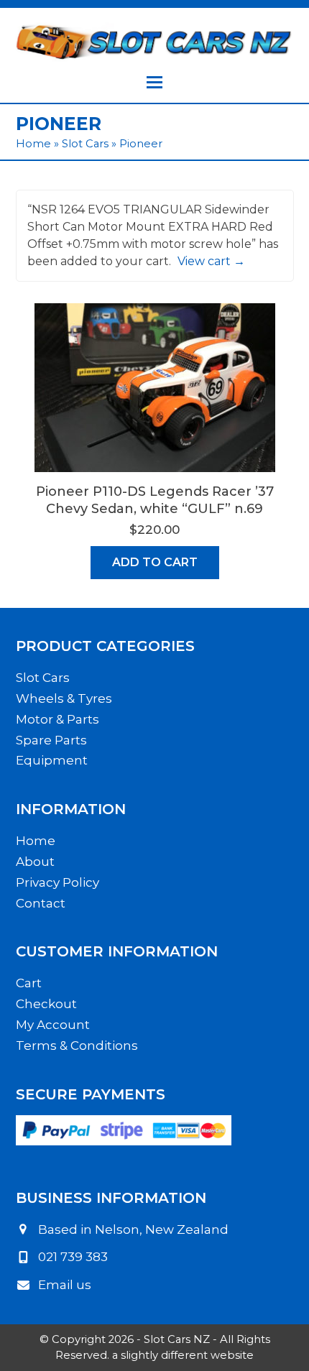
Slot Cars (85, 143)
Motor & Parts (57, 719)
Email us (64, 1285)
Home (33, 143)
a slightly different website (183, 1355)
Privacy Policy (57, 882)
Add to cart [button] (155, 562)
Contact (40, 903)
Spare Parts (51, 740)
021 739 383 (73, 1257)
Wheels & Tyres (64, 698)
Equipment (52, 760)
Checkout (46, 1004)
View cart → (211, 261)
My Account (53, 1024)
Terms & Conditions (77, 1045)
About (35, 861)
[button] (154, 82)
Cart (29, 983)
